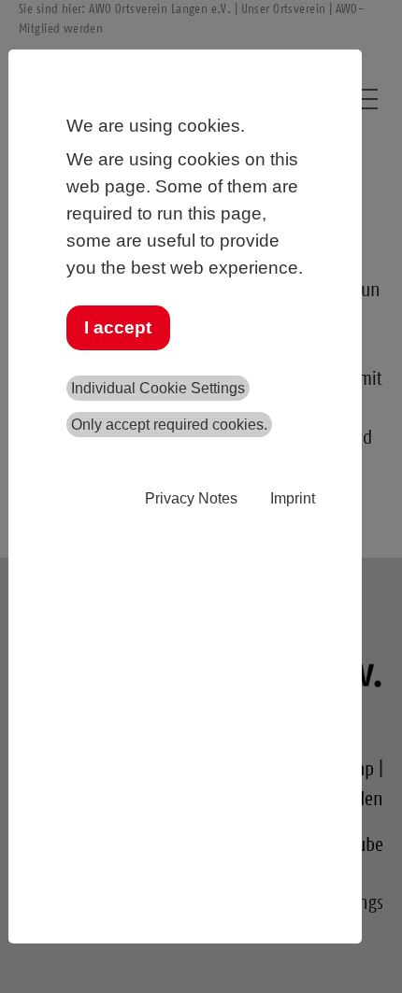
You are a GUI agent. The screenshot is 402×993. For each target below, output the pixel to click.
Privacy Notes (191, 498)
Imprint (292, 498)
